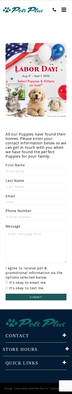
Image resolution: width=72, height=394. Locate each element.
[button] (64, 9)
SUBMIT (36, 297)
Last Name (15, 180)
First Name (15, 165)
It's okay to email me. (28, 282)
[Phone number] (54, 10)
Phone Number (19, 211)
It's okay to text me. (26, 288)
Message (13, 226)
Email (10, 196)
